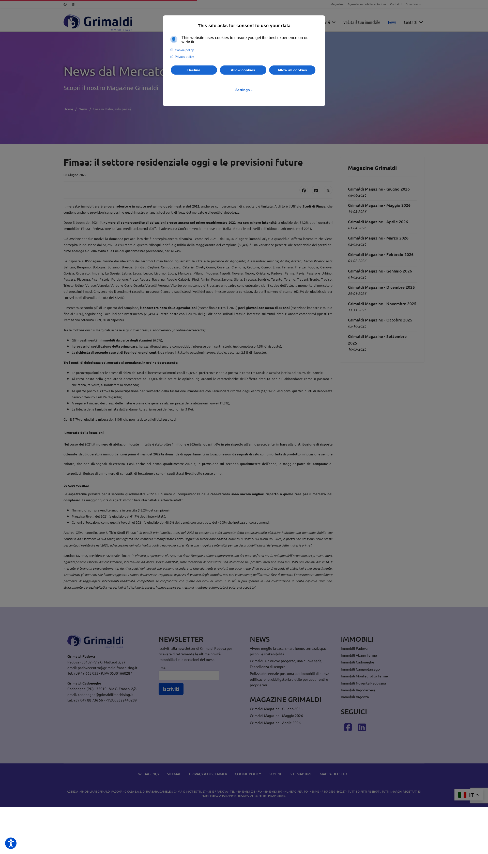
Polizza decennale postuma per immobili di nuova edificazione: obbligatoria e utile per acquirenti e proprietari (289, 679)
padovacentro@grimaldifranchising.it (108, 667)
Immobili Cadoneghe (357, 662)
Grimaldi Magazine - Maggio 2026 (379, 205)
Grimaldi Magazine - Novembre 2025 (382, 303)
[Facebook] (65, 4)
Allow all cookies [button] (292, 70)
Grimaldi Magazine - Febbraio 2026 (381, 254)
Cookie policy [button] (184, 50)
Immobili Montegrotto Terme (364, 676)
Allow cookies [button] (243, 70)
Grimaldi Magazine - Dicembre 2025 (381, 287)
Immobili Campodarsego (360, 669)
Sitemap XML (301, 774)
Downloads (413, 4)
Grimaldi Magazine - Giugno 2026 (379, 189)
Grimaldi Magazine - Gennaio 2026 (380, 271)
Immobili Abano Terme (359, 655)
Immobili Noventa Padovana (363, 683)
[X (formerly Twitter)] (328, 190)
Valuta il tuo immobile (361, 22)
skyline (275, 774)
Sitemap (174, 774)
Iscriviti (171, 689)
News (392, 22)
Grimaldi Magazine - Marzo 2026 (378, 238)
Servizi (324, 22)
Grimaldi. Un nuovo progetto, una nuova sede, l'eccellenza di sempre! (286, 663)
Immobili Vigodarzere (358, 690)
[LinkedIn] (316, 190)
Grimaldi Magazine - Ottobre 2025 (380, 319)
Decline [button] (193, 70)
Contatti (396, 4)
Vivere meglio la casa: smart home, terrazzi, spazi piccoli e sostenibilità (289, 651)
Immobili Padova (354, 648)
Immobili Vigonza (355, 696)
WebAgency (148, 774)
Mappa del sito (333, 774)
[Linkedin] (73, 4)
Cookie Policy (248, 774)
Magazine (337, 4)
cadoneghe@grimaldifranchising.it (105, 694)
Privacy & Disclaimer (208, 774)
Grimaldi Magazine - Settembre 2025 (377, 339)
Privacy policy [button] (184, 57)
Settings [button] (244, 90)
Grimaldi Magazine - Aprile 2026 (378, 221)
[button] (11, 843)
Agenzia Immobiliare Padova (366, 4)
